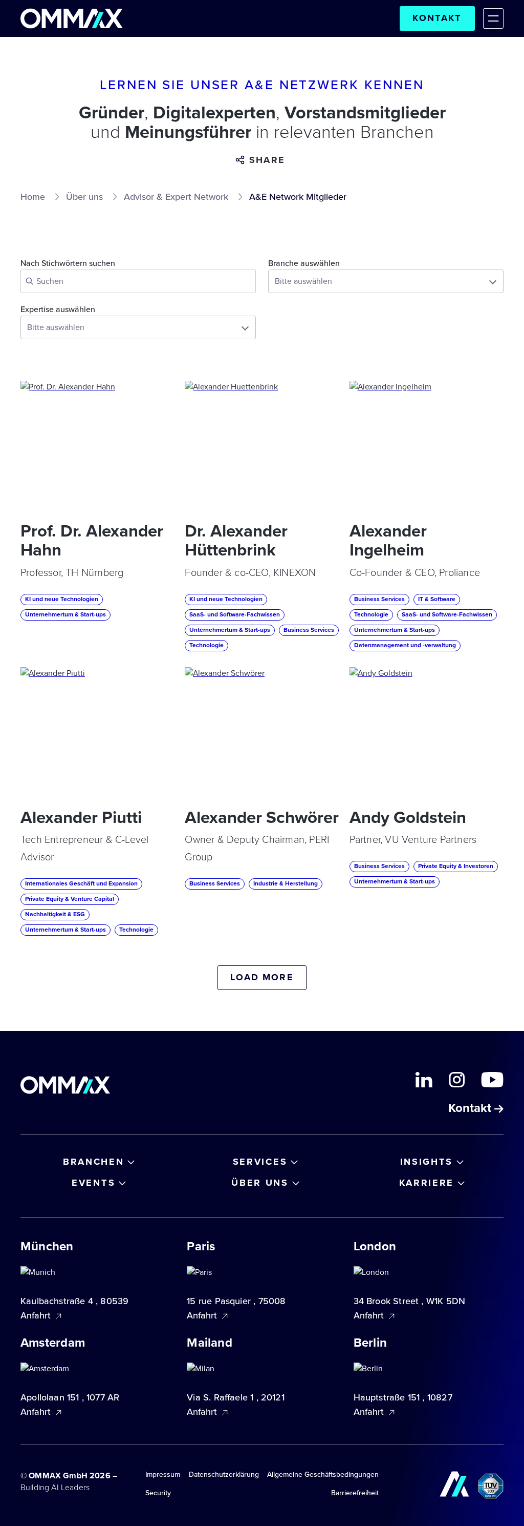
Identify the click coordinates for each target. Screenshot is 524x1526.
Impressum (162, 1474)
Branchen (93, 1161)
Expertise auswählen (57, 310)
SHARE (267, 160)
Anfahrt (36, 1315)
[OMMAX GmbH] (71, 18)
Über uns (260, 1182)
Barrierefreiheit (355, 1493)
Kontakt (437, 18)
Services (260, 1161)
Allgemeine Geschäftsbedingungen (323, 1474)
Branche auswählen (304, 264)
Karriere (426, 1182)
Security (158, 1493)
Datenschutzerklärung (224, 1474)
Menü (493, 18)
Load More (261, 977)
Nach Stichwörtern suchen (67, 264)
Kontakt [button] (471, 1109)
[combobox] (386, 281)
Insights (426, 1161)
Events (93, 1182)
